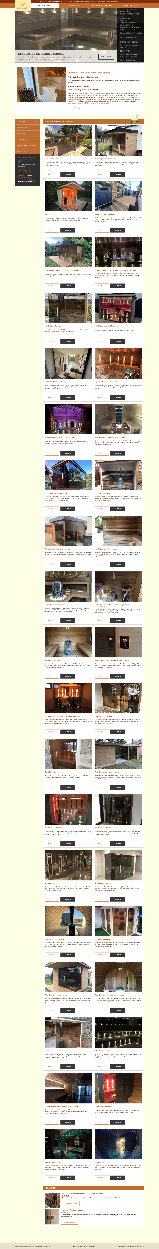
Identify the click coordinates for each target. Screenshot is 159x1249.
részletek (106, 57)
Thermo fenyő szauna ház (54, 660)
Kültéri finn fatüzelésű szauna (106, 549)
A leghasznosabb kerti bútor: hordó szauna (129, 55)
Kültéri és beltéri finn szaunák (129, 47)
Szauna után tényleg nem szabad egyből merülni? (82, 1193)
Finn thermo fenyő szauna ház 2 (107, 772)
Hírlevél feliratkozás (26, 145)
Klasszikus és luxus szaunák (128, 20)
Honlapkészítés (123, 1246)
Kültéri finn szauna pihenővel (56, 493)
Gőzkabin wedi (100, 1162)
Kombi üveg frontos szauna (105, 939)
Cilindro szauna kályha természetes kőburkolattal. (63, 1106)
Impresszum (77, 1246)
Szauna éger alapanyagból (131, 33)
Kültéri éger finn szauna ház (105, 159)
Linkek (85, 1246)
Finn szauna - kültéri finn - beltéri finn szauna (62, 270)
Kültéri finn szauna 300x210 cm (106, 326)
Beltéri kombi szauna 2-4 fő (55, 382)
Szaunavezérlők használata (72, 1210)
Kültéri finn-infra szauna (54, 326)
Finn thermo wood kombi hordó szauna (109, 995)
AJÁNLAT (68, 174)
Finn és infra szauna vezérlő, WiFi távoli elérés (112, 660)
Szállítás (21, 133)
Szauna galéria (73, 6)
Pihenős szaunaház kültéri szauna (57, 549)
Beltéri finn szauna (128, 37)
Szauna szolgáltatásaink (101, 6)
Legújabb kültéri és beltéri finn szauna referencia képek (115, 270)
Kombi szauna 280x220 (103, 828)
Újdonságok (22, 127)
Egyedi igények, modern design (129, 15)
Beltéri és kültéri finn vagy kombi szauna (60, 437)
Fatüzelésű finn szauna (103, 716)
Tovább (78, 108)
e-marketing (134, 1246)
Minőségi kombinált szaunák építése (128, 24)
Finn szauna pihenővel (53, 159)
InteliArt (141, 1246)
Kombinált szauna (51, 883)
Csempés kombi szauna (103, 1106)
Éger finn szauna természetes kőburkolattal (111, 437)
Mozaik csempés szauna (54, 1162)
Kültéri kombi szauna (103, 493)
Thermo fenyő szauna (129, 42)
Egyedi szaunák (44, 6)
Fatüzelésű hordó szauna (54, 939)
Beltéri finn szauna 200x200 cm (56, 605)
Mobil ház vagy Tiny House (105, 214)
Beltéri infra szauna (52, 772)
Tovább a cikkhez (71, 1203)
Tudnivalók (21, 139)
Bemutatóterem (130, 6)
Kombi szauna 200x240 (53, 828)
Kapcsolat (21, 151)
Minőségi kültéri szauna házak (130, 28)
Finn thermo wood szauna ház (56, 995)
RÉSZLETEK (52, 174)
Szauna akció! (125, 51)
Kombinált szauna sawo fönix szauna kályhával (62, 716)
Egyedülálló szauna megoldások (128, 10)
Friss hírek (50, 1188)
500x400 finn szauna (102, 1051)
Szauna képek (50, 214)
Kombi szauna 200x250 (103, 883)
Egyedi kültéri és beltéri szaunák (107, 382)
